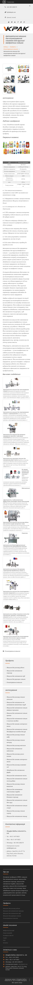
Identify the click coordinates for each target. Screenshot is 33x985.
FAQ (4, 940)
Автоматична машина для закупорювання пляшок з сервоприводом (16, 412)
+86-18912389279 (12, 7)
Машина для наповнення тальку (17, 816)
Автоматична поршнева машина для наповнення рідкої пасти (14, 459)
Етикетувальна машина (12, 651)
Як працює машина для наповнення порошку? (25, 472)
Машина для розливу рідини (15, 667)
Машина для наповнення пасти (17, 775)
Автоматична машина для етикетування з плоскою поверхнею (16, 592)
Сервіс (5, 938)
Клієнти (5, 943)
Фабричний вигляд (8, 930)
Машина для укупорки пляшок (16, 679)
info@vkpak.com (11, 12)
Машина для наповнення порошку (13, 911)
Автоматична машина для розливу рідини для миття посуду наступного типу (16, 523)
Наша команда (7, 933)
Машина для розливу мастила (16, 745)
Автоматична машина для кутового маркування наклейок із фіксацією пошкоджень (14, 436)
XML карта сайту (17, 982)
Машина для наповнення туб (16, 676)
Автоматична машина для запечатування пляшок (16, 390)
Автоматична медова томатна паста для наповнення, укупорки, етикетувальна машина (16, 615)
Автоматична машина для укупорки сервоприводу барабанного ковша (14, 569)
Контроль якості (8, 935)
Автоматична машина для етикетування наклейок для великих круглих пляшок (15, 637)
